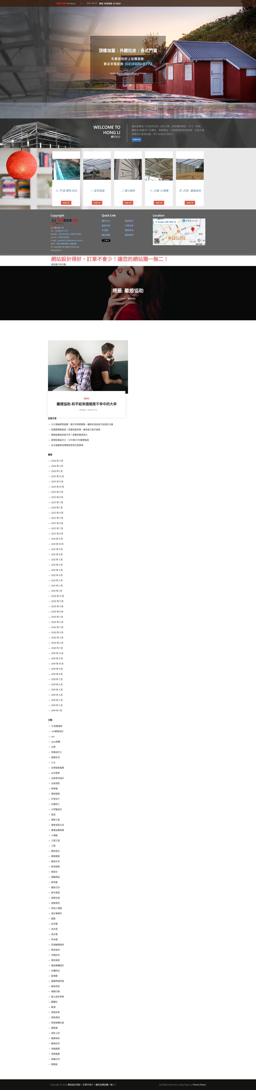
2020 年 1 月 (57, 648)
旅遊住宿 (55, 897)
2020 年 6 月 (57, 622)
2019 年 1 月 (56, 710)
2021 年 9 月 (57, 549)
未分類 (54, 923)
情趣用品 (55, 877)
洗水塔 (54, 929)
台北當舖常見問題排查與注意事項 (67, 445)
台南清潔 (55, 783)
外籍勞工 (55, 804)
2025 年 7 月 (57, 502)
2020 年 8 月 (57, 611)
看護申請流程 (57, 981)
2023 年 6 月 (57, 533)
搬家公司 (55, 887)
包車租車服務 (57, 767)
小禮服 (54, 835)
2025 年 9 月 (57, 492)
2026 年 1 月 (57, 471)
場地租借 (55, 793)
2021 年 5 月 (57, 570)
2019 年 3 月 (57, 700)
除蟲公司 (55, 1059)
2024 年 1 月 (57, 507)
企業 (53, 747)
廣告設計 (55, 851)
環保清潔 (55, 960)
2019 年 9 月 (57, 669)
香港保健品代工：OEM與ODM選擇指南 (70, 440)
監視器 (54, 975)
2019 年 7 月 (57, 679)
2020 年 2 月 (57, 643)
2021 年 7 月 (57, 559)
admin (82, 410)
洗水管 (54, 934)
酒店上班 (55, 1033)
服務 (53, 918)
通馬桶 (54, 1028)
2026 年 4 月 (57, 460)
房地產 (54, 882)
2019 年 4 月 (57, 695)
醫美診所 (55, 1043)
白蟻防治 (55, 970)
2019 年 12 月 (57, 653)
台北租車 (55, 773)
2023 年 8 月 (57, 523)
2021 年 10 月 (57, 544)
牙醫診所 (55, 955)
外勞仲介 (55, 799)
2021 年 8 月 (57, 554)
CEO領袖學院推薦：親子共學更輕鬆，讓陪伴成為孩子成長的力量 (82, 424)
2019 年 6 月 (57, 684)
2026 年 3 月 (57, 466)
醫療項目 (55, 1038)
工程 (53, 845)
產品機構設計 (57, 965)
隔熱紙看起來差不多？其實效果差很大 (69, 434)
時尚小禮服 (56, 908)
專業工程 (55, 819)
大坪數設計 (56, 809)
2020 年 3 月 (57, 637)
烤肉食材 (55, 949)
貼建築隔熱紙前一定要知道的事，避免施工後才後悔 (75, 429)
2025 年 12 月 (57, 476)
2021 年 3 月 (57, 580)
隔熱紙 (54, 1064)
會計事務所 (56, 913)
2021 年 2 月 (57, 585)
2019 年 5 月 (57, 689)
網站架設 (55, 986)
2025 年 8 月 (57, 497)
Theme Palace (199, 1084)
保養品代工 (56, 752)
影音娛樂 (55, 866)
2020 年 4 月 (57, 632)
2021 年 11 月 (57, 538)
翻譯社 (54, 1001)
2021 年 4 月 (57, 575)
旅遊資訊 (55, 903)
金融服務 (55, 1048)
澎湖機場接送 (57, 944)
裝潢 (53, 1007)
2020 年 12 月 (57, 596)
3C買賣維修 (56, 726)
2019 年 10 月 (57, 663)
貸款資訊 (55, 1017)
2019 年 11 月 (57, 658)
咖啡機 (54, 788)
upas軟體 (55, 741)
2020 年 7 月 (57, 617)
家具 (53, 814)
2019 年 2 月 (57, 705)
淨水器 (54, 939)
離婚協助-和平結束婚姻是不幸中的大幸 (87, 404)
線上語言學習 (57, 996)
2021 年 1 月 (56, 590)
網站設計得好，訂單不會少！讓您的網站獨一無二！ (110, 259)
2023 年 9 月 (57, 518)
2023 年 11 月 (57, 512)
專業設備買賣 (57, 830)
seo (53, 736)
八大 (53, 762)
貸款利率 (55, 1012)
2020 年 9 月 (57, 606)
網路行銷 (55, 991)
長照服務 (55, 1054)
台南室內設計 (57, 778)
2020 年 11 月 (57, 601)
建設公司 (55, 861)
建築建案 (55, 856)
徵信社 (86, 398)
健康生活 (55, 757)
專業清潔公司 (57, 825)
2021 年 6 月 (57, 564)
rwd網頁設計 (57, 731)
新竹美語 (55, 892)
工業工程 (55, 840)
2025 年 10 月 (57, 486)
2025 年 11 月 (57, 481)
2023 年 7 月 (57, 528)
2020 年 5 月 (57, 627)
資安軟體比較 (57, 1022)
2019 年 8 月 (57, 674)
